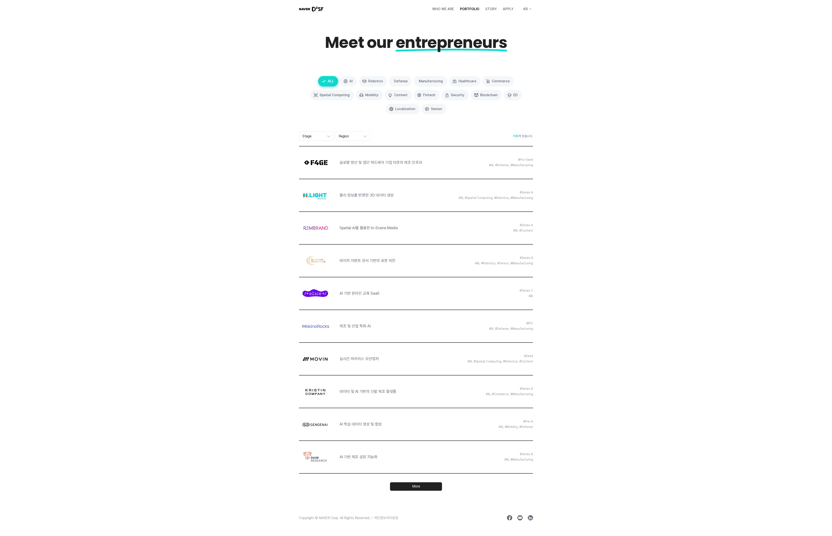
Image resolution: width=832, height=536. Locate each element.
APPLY (508, 9)
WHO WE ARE (443, 9)
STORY (491, 9)
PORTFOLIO (469, 9)
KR (525, 9)
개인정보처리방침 (386, 518)
